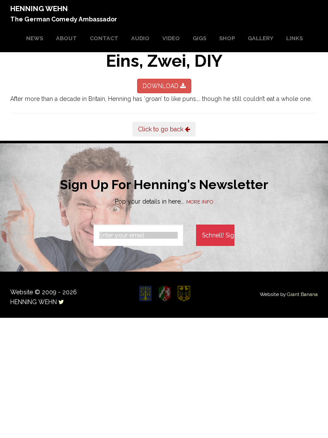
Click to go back (161, 129)
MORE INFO (199, 202)
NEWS (34, 38)
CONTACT (104, 38)
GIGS (199, 38)
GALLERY (260, 38)
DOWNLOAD (161, 86)
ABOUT (66, 38)
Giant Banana (302, 294)
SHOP (227, 38)
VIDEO (171, 38)
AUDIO (140, 38)
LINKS (294, 38)
